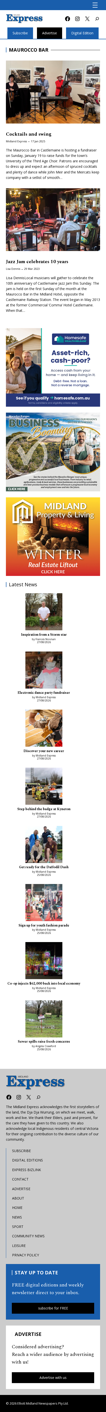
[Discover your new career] (43, 729)
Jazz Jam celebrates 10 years (37, 262)
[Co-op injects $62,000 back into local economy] (43, 961)
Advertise (49, 33)
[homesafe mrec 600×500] (53, 367)
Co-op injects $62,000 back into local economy (43, 984)
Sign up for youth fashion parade (43, 926)
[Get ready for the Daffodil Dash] (43, 845)
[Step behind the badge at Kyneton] (43, 787)
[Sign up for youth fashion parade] (43, 903)
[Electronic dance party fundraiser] (43, 671)
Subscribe (20, 33)
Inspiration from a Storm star (44, 635)
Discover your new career (43, 751)
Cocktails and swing (29, 134)
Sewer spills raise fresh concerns (44, 1042)
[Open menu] (95, 5)
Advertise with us (53, 1377)
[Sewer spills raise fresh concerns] (43, 1019)
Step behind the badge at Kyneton (44, 809)
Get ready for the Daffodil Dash (44, 867)
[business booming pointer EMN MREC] (53, 452)
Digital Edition (82, 33)
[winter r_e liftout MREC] (53, 536)
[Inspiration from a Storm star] (43, 612)
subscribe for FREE (53, 1308)
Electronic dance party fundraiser (44, 693)
